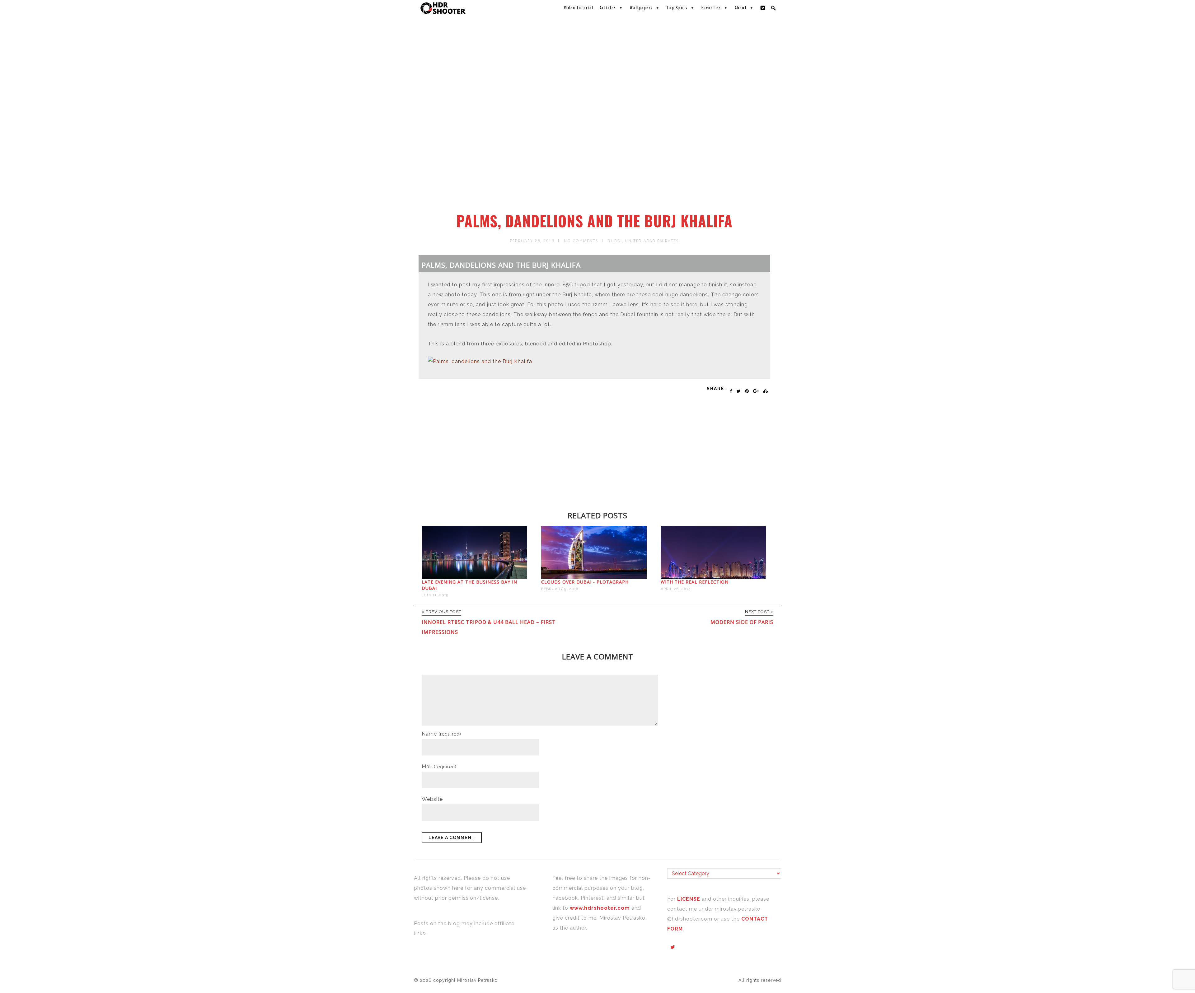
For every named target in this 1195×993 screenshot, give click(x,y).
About (741, 7)
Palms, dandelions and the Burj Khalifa (594, 221)
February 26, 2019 (532, 240)
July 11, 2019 (435, 595)
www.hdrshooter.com (600, 908)
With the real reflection (695, 582)
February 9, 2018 (560, 589)
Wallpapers (641, 7)
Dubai (614, 240)
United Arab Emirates (652, 240)
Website (432, 799)
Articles (608, 7)
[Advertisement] (598, 165)
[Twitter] (763, 8)
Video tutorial (578, 7)
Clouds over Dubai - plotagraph (585, 582)
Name (441, 734)
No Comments (581, 240)
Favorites (711, 7)
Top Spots (677, 7)
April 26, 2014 (676, 589)
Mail (439, 766)
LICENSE (689, 899)
